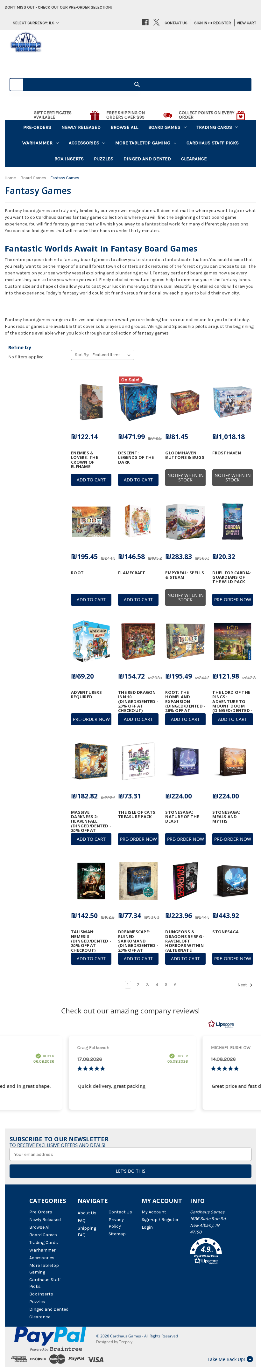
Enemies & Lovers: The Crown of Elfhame (84, 460)
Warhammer (37, 143)
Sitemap (117, 1234)
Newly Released (81, 127)
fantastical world (162, 224)
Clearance (194, 159)
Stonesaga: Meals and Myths (226, 817)
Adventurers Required (86, 694)
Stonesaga (225, 931)
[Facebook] (145, 22)
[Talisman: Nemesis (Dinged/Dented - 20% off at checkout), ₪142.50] (91, 881)
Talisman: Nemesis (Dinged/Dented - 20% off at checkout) (91, 940)
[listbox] (113, 355)
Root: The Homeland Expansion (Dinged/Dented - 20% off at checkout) (185, 703)
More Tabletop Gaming (142, 143)
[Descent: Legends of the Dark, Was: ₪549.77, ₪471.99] (138, 401)
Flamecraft (131, 572)
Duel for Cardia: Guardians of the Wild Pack (231, 577)
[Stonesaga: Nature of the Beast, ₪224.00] (185, 761)
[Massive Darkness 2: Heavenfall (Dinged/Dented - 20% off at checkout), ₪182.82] (91, 761)
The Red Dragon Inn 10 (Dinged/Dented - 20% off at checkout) (138, 701)
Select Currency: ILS (33, 22)
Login (147, 1227)
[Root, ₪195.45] (91, 521)
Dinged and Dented (147, 159)
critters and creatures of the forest (158, 266)
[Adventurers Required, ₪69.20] (91, 641)
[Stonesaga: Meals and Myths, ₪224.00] (232, 761)
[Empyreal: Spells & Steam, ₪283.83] (185, 521)
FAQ (82, 1220)
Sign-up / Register (160, 1219)
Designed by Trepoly (114, 1341)
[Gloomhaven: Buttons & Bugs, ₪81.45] (185, 401)
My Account (154, 1212)
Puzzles (103, 159)
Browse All (124, 127)
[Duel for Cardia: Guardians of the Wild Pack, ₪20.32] (232, 521)
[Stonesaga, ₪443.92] (232, 881)
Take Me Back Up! (226, 1359)
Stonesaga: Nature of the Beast (182, 817)
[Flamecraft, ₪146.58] (138, 521)
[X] (156, 22)
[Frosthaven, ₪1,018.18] (232, 401)
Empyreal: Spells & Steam (184, 575)
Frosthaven (226, 453)
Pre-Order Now (232, 600)
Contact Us (176, 22)
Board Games (164, 127)
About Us (87, 1213)
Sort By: (82, 354)
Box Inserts (69, 159)
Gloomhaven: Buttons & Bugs (184, 455)
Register (222, 22)
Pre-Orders (37, 127)
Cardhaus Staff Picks (213, 143)
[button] (211, 1252)
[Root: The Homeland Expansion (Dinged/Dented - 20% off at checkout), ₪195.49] (185, 641)
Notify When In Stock (185, 477)
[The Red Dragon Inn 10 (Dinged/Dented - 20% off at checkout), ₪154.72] (138, 641)
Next (242, 985)
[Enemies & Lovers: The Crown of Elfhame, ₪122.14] (91, 401)
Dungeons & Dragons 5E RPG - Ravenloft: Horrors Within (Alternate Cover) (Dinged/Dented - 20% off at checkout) (185, 949)
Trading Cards (214, 127)
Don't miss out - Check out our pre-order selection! (58, 7)
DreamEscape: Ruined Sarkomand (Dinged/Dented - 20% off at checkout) (138, 943)
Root (77, 572)
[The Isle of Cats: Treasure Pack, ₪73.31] (138, 761)
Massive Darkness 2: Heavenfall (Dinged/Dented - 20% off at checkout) (91, 823)
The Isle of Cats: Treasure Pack (137, 814)
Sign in (200, 22)
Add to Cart (91, 480)
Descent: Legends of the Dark (136, 457)
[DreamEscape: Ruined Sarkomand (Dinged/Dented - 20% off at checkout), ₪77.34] (138, 881)
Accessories (84, 143)
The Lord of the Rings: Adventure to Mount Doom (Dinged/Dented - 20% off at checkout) (232, 706)
